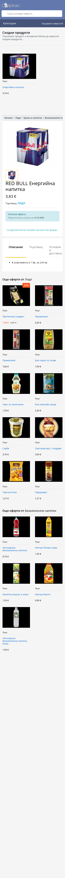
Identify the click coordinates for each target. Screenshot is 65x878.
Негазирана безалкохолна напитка (15, 549)
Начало (8, 117)
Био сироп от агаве (45, 360)
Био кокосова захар (45, 404)
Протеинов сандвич (13, 316)
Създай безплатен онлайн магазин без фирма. (32, 229)
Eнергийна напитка (13, 87)
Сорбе (6, 448)
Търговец (36, 247)
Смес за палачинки (13, 404)
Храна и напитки (33, 117)
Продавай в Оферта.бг (52, 23)
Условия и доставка (55, 250)
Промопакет (41, 316)
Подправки (41, 492)
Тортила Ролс (10, 492)
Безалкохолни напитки (40, 511)
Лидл (5, 81)
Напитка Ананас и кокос (16, 594)
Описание (16, 247)
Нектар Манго (42, 594)
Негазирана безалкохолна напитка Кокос (15, 641)
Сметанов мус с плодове (48, 448)
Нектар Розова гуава (46, 547)
